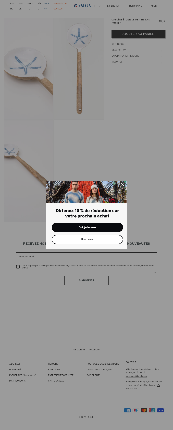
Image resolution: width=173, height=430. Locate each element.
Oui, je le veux (87, 227)
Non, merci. (87, 239)
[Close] (123, 185)
